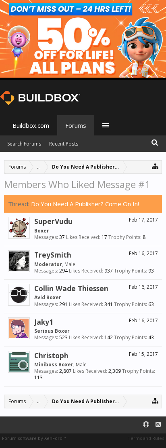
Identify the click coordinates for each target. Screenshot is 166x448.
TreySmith (52, 255)
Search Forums (24, 143)
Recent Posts (63, 143)
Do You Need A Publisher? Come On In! (85, 204)
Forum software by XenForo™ (34, 438)
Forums (75, 125)
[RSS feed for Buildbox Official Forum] (158, 424)
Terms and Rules (146, 438)
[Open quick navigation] (155, 166)
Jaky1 (43, 322)
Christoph (51, 355)
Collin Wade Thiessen (71, 288)
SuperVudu (53, 221)
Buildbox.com (30, 125)
